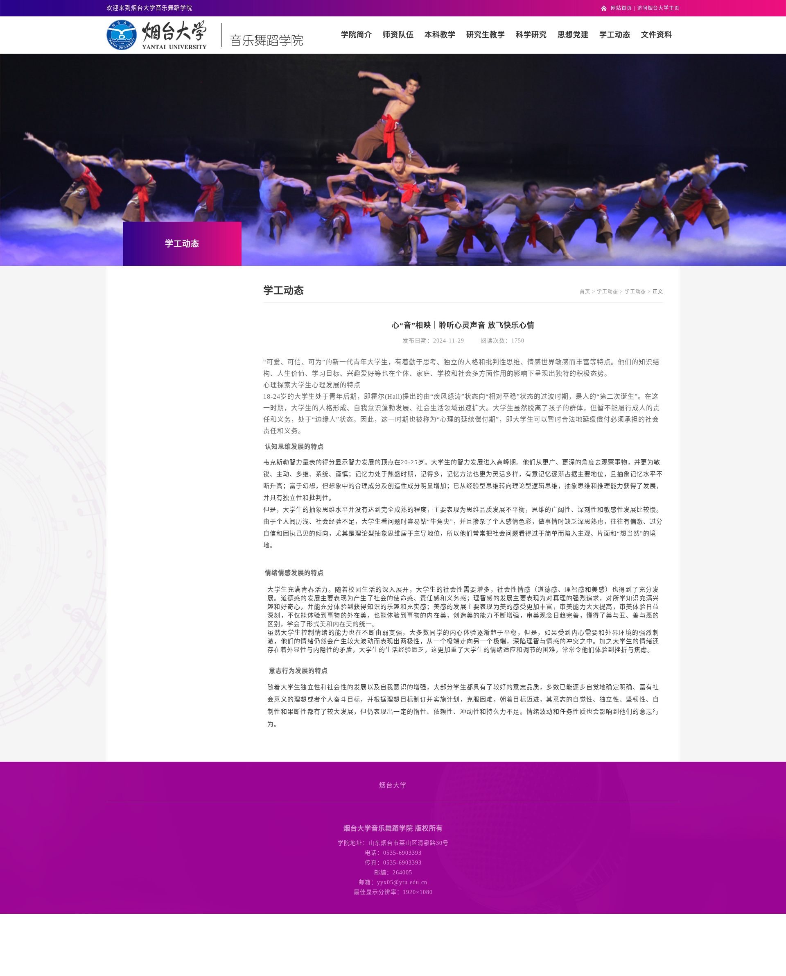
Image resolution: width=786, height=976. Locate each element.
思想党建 (573, 35)
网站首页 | (623, 8)
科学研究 (531, 35)
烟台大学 (393, 785)
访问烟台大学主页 (658, 8)
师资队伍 (398, 35)
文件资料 (656, 35)
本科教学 (440, 35)
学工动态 (614, 35)
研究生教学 (485, 35)
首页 (585, 292)
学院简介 (356, 35)
